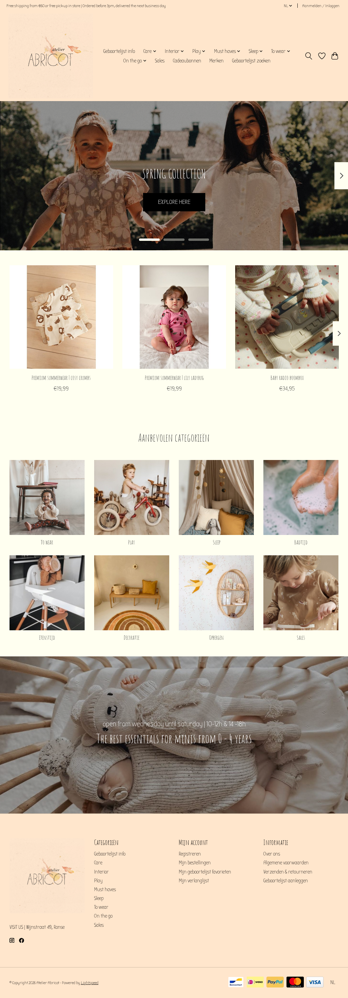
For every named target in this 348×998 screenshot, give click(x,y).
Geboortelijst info (119, 51)
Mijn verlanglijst (194, 881)
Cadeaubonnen (187, 61)
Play (131, 542)
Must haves (105, 890)
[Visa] (315, 983)
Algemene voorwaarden (286, 863)
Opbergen (216, 637)
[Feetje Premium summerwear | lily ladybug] (174, 317)
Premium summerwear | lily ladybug (174, 377)
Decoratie (131, 637)
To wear (47, 542)
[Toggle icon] (308, 56)
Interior (101, 872)
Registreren (190, 854)
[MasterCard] (295, 983)
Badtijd (301, 542)
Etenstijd (47, 637)
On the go (103, 916)
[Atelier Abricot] (50, 56)
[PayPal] (275, 983)
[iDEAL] (255, 983)
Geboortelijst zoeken (251, 61)
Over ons (271, 854)
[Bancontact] (235, 983)
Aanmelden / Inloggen (321, 5)
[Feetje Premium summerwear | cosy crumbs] (61, 317)
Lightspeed (90, 982)
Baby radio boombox (286, 377)
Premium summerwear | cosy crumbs (61, 377)
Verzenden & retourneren (287, 872)
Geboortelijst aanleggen (285, 881)
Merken (216, 61)
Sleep (216, 542)
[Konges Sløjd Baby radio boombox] (287, 317)
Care (98, 863)
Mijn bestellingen (195, 863)
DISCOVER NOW (174, 202)
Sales (159, 61)
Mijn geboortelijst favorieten (205, 872)
